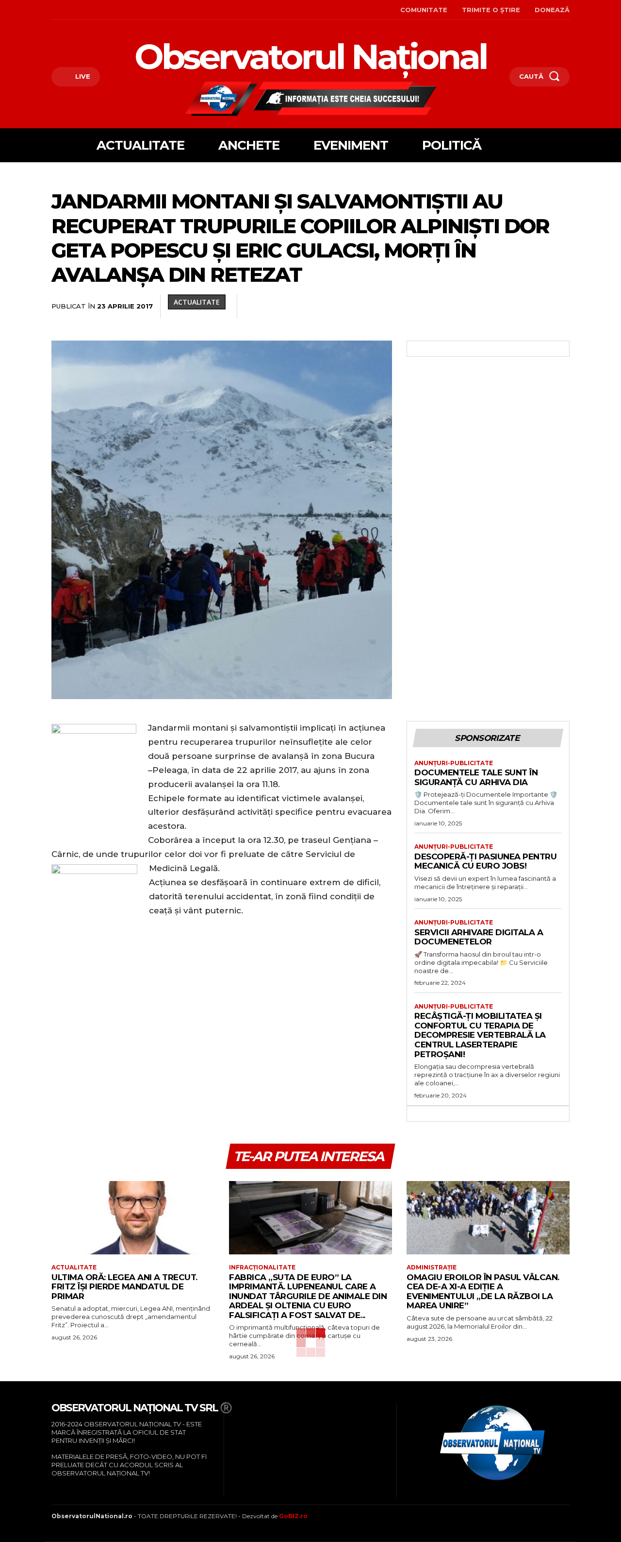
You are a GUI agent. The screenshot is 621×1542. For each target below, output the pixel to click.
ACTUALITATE (197, 302)
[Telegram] (537, 306)
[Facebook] (53, 10)
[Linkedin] (448, 306)
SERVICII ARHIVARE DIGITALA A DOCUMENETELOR (478, 937)
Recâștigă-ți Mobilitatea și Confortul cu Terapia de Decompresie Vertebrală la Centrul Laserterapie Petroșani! (480, 1035)
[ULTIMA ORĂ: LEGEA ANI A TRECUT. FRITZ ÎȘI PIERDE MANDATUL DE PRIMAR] (132, 1217)
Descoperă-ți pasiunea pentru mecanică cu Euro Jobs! (485, 861)
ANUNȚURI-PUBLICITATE (453, 763)
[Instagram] (68, 10)
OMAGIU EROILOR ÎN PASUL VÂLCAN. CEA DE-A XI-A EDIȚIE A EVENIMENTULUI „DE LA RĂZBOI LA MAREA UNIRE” (483, 1291)
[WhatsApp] (426, 306)
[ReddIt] (470, 306)
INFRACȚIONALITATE (262, 1267)
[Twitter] (381, 306)
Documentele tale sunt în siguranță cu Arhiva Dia (476, 777)
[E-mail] (493, 306)
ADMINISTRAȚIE (432, 1267)
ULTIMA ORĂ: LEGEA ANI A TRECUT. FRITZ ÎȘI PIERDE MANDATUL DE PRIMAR (124, 1286)
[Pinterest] (403, 306)
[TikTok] (83, 10)
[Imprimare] (515, 306)
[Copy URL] (560, 306)
